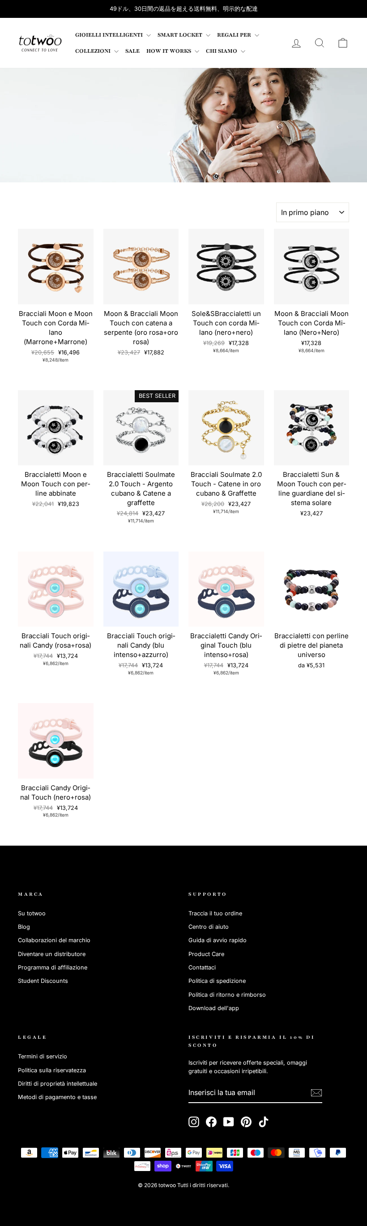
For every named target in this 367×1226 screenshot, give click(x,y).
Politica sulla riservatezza (52, 1070)
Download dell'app (213, 1008)
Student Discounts (43, 980)
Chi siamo (222, 51)
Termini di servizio (42, 1056)
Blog (24, 926)
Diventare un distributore (51, 954)
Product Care (206, 954)
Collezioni (93, 51)
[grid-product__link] (56, 266)
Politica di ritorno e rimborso (227, 994)
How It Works (169, 51)
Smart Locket (181, 34)
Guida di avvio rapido (217, 940)
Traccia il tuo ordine (215, 913)
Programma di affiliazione (52, 967)
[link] (40, 42)
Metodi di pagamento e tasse (57, 1097)
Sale (132, 51)
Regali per (234, 34)
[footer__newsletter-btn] (316, 1092)
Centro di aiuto (208, 926)
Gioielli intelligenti (109, 34)
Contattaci (202, 967)
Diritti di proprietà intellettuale (57, 1083)
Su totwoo (32, 913)
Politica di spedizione (217, 980)
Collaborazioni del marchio (54, 940)
